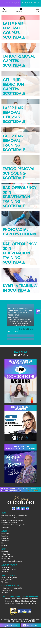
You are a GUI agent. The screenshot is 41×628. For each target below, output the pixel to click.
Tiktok (23, 508)
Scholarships (5, 554)
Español (4, 545)
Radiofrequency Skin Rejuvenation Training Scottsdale (20, 196)
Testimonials (13, 315)
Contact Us (5, 527)
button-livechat (38, 311)
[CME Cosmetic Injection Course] (30, 3)
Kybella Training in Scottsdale (20, 287)
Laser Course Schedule (9, 522)
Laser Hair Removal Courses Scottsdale (14, 30)
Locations (4, 536)
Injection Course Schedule (10, 518)
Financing (4, 552)
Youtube (27, 508)
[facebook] (24, 611)
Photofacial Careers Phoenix (19, 231)
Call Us (4, 11)
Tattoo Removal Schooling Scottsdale (19, 172)
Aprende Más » (14, 331)
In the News (5, 533)
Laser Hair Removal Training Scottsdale (14, 142)
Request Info (21, 11)
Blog (2, 543)
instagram (13, 508)
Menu (38, 11)
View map (4, 571)
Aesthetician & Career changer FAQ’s (13, 525)
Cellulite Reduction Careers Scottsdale (14, 86)
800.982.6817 (20, 355)
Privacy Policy (5, 559)
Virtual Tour (5, 541)
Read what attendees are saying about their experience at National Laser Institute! (20, 310)
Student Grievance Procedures (11, 561)
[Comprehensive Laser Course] (10, 3)
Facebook (18, 508)
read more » (13, 317)
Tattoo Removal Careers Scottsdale (19, 60)
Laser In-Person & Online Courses (12, 520)
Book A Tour (5, 538)
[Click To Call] (10, 625)
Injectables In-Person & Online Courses (14, 515)
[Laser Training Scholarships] (20, 489)
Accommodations (7, 556)
